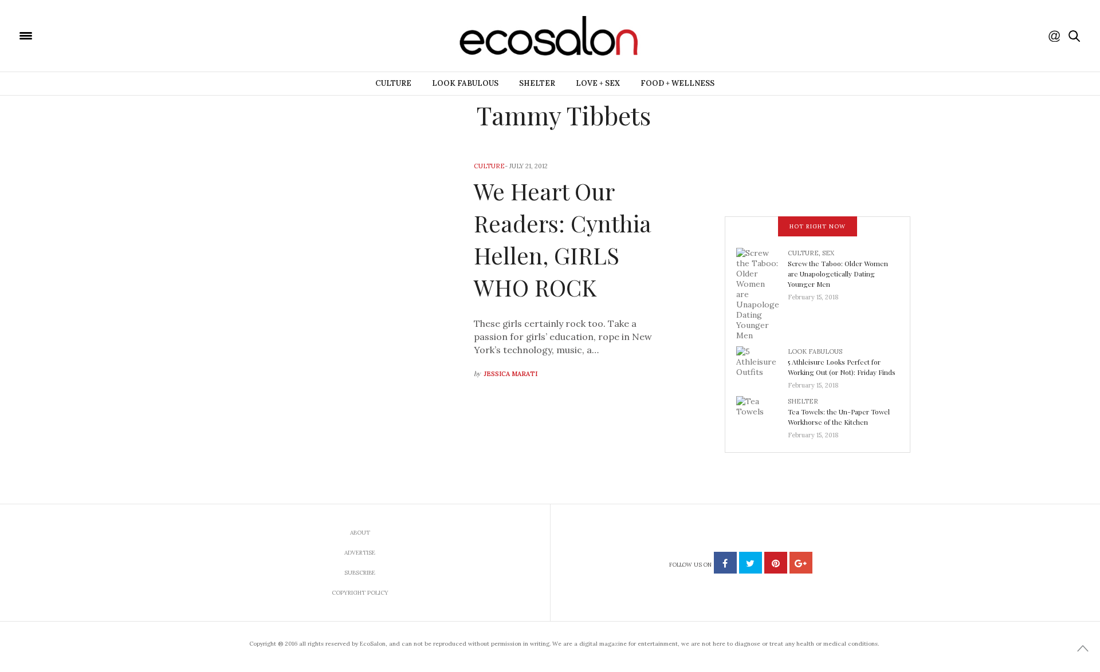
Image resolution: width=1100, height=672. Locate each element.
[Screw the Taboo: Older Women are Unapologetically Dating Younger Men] (762, 293)
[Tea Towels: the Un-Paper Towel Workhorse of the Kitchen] (762, 414)
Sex (828, 253)
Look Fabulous (465, 83)
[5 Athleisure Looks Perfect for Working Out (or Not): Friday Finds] (762, 364)
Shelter (537, 83)
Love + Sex (598, 83)
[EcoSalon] (94, 35)
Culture (393, 83)
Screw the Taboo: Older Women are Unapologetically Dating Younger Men (838, 273)
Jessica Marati (510, 374)
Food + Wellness (677, 83)
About (360, 532)
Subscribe (359, 572)
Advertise (359, 552)
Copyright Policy (360, 592)
